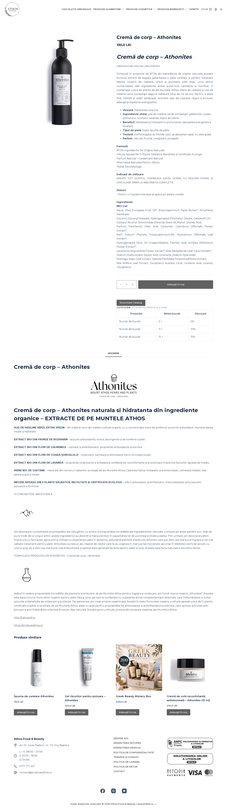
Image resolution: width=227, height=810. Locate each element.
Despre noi (121, 738)
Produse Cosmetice (139, 9)
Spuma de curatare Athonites (34, 696)
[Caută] (221, 9)
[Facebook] (102, 791)
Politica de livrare (126, 762)
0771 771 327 (27, 766)
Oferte (194, 9)
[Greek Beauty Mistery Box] (139, 667)
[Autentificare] (216, 9)
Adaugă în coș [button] (25, 712)
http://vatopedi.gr (25, 617)
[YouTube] (124, 791)
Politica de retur (125, 766)
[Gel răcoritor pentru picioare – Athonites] (88, 667)
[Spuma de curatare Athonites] (37, 667)
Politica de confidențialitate (134, 752)
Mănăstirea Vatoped (127, 743)
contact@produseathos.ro (35, 772)
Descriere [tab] (113, 353)
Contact (119, 771)
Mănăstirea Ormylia (127, 747)
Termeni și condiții (126, 757)
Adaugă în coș (175, 284)
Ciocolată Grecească (76, 9)
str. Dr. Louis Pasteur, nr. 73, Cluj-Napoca (44, 745)
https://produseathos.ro (28, 625)
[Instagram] (113, 791)
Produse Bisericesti (171, 9)
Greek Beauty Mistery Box (133, 696)
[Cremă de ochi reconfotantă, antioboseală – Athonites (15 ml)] (190, 667)
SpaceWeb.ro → (146, 803)
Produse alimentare (107, 9)
